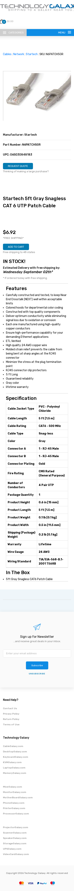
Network (18, 54)
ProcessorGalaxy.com (16, 813)
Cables (7, 54)
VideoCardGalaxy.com (16, 854)
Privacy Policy (11, 713)
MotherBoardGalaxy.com (18, 797)
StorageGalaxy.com (14, 843)
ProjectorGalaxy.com (15, 827)
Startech (32, 54)
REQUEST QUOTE (18, 166)
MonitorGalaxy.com (14, 792)
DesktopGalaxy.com (15, 751)
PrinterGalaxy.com (14, 808)
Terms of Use (11, 724)
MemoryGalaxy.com (14, 773)
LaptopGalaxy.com (14, 767)
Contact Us (10, 708)
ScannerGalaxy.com (14, 832)
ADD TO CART (16, 246)
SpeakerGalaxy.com (14, 838)
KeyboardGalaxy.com (15, 757)
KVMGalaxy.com (12, 762)
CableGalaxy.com (13, 746)
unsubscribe (37, 674)
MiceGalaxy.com (12, 786)
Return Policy (11, 719)
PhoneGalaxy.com (13, 802)
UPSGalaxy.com (12, 848)
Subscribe (37, 665)
